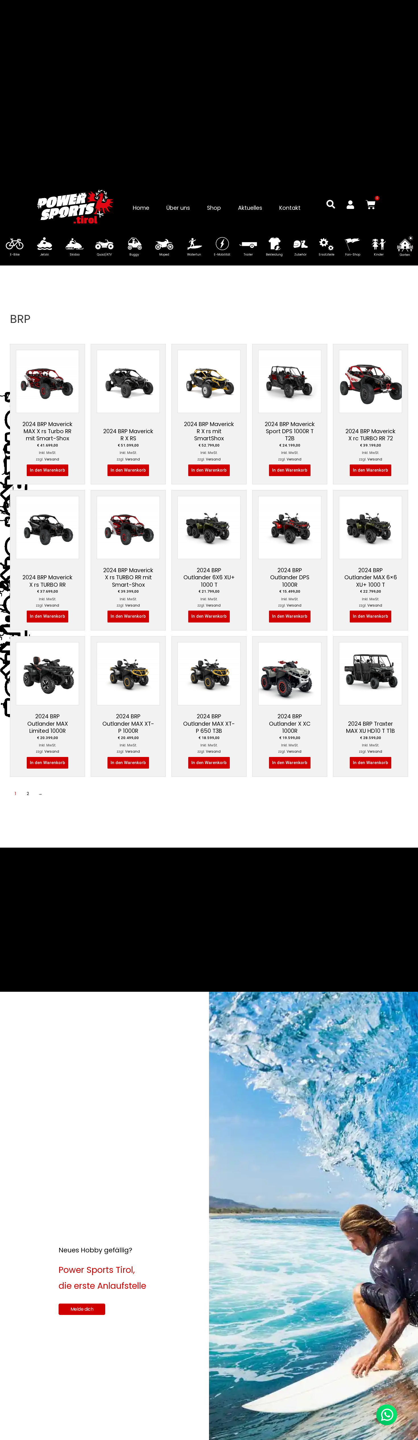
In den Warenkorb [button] (47, 470)
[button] (331, 204)
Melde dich (82, 1309)
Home (141, 208)
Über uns (178, 208)
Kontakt (290, 208)
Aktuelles (250, 208)
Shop (214, 208)
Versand (51, 459)
